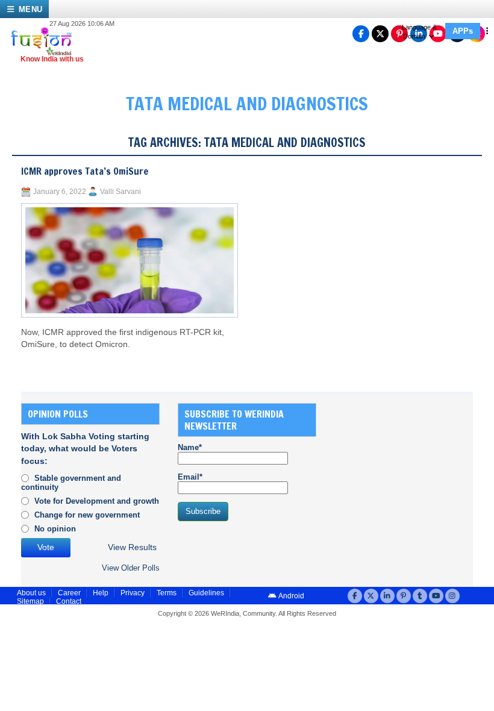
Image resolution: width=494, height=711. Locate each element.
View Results (132, 547)
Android (290, 596)
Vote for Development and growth (96, 501)
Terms (167, 593)
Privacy (132, 593)
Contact (68, 601)
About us (31, 593)
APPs (462, 31)
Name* (190, 447)
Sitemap (30, 601)
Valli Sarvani (120, 191)
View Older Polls (131, 567)
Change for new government (87, 514)
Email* (190, 476)
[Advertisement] (414, 478)
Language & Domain (419, 31)
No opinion (55, 528)
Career (69, 593)
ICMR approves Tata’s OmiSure (85, 171)
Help (100, 593)
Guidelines (206, 593)
